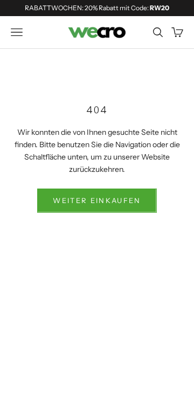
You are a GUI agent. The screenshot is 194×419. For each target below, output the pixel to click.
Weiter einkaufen (97, 200)
